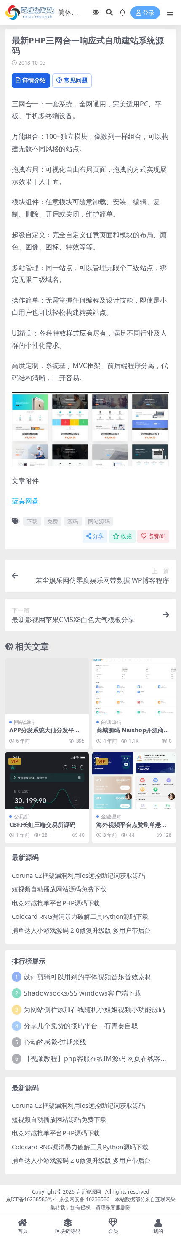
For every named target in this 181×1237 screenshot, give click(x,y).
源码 (72, 521)
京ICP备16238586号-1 (31, 1199)
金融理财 (111, 816)
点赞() (156, 536)
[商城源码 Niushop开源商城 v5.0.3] (134, 686)
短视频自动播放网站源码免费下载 (59, 889)
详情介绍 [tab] (34, 80)
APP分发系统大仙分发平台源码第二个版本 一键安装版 (45, 733)
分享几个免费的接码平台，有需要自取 (81, 1025)
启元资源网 (88, 1191)
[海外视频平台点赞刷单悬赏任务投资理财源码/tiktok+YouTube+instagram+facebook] (134, 780)
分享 (98, 536)
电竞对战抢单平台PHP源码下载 (56, 903)
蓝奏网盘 (25, 501)
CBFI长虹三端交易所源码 (42, 824)
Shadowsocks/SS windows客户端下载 (82, 993)
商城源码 (111, 721)
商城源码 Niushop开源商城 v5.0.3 (133, 733)
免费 (52, 521)
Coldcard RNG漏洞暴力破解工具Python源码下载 (80, 916)
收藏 (126, 536)
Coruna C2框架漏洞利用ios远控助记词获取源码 (78, 875)
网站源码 (99, 521)
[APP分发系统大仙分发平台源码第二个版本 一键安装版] (47, 686)
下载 (32, 521)
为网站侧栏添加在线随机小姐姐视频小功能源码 (94, 1009)
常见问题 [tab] (76, 80)
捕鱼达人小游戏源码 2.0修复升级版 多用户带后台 (81, 930)
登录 (148, 13)
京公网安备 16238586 (84, 1199)
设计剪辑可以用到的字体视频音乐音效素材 (88, 976)
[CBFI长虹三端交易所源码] (47, 780)
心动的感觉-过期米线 (55, 1042)
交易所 (21, 816)
